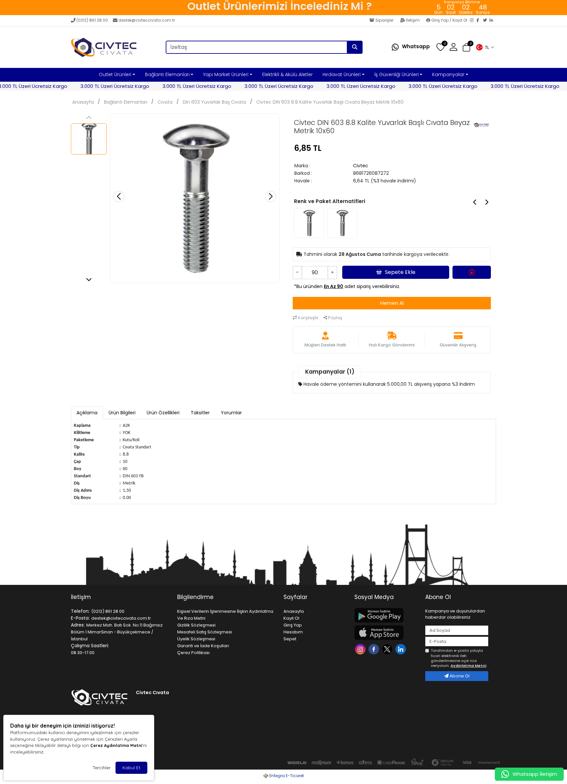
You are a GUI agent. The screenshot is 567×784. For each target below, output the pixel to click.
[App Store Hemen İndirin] (385, 632)
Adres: (78, 625)
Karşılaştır (308, 318)
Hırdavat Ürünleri (342, 74)
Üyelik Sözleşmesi (196, 639)
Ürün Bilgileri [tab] (122, 412)
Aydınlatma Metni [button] (468, 665)
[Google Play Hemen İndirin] (385, 615)
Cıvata (165, 102)
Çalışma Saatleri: (90, 645)
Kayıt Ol (291, 618)
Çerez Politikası (193, 653)
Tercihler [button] (102, 768)
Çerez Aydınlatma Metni (116, 745)
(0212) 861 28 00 (92, 20)
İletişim (413, 20)
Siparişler (384, 20)
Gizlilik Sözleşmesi (196, 625)
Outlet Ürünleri (115, 74)
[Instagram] (473, 20)
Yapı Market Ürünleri (225, 74)
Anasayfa (83, 102)
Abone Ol (459, 676)
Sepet (290, 639)
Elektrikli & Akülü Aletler (287, 74)
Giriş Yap (293, 625)
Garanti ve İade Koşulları (203, 646)
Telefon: (80, 611)
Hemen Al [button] (392, 302)
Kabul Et (131, 768)
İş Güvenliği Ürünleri (396, 74)
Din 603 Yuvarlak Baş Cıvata (214, 102)
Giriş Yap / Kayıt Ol (449, 20)
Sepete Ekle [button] (400, 272)
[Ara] (355, 47)
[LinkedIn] (493, 20)
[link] (279, 7)
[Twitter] (486, 20)
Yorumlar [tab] (231, 412)
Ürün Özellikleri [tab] (163, 412)
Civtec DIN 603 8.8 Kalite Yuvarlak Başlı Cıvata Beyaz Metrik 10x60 (330, 102)
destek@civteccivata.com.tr (146, 20)
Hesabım (293, 632)
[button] (485, 47)
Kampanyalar (448, 74)
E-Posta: (80, 618)
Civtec (360, 165)
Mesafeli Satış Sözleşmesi (204, 632)
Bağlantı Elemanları (167, 74)
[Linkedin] (401, 648)
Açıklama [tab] (86, 412)
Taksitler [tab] (200, 412)
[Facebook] (479, 20)
